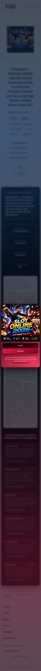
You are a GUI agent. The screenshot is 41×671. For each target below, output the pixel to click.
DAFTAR (20, 351)
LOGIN (20, 345)
